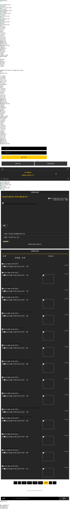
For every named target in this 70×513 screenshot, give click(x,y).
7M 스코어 (2, 29)
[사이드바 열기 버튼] (0, 74)
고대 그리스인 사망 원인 (10, 432)
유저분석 (2, 35)
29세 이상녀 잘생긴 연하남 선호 (13, 296)
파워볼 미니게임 (4, 55)
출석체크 (2, 49)
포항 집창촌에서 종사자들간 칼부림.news (17, 360)
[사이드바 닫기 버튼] (0, 3)
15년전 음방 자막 (8, 287)
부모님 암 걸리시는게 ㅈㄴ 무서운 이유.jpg (17, 312)
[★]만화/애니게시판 (5, 45)
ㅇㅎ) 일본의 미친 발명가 (11, 344)
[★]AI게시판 (3, 41)
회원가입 (2, 59)
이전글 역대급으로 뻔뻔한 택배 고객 (14, 233)
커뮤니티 (2, 94)
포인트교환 (2, 51)
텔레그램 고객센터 (18, 70)
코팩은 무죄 (6, 262)
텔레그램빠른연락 (4, 505)
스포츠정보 (2, 88)
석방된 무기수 (7, 464)
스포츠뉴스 (2, 34)
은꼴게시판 (2, 40)
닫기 (1, 71)
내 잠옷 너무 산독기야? (10, 271)
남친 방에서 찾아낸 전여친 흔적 (13, 392)
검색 (64, 498)
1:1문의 (2, 66)
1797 (29, 482)
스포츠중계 (2, 27)
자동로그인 (34, 160)
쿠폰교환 (2, 52)
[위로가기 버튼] (0, 512)
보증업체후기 (3, 48)
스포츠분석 (2, 33)
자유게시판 (2, 37)
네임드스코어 (3, 81)
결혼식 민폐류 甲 (8, 376)
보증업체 (2, 47)
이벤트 (1, 53)
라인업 (1, 30)
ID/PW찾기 (2, 62)
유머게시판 (2, 38)
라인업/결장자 (3, 84)
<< (15, 482)
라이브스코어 (3, 80)
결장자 (1, 31)
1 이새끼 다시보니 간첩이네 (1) (13, 328)
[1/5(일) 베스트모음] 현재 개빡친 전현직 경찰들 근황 (21, 408)
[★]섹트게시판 (3, 44)
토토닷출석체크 (4, 506)
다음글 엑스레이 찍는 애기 (11, 237)
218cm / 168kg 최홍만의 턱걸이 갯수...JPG (17, 416)
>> (54, 482)
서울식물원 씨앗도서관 (10, 448)
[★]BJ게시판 (3, 42)
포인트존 (2, 109)
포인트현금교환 (4, 508)
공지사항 (2, 63)
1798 (35, 482)
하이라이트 (2, 78)
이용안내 (2, 64)
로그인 (1, 60)
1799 (40, 482)
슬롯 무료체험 (3, 56)
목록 (4, 225)
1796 (24, 482)
